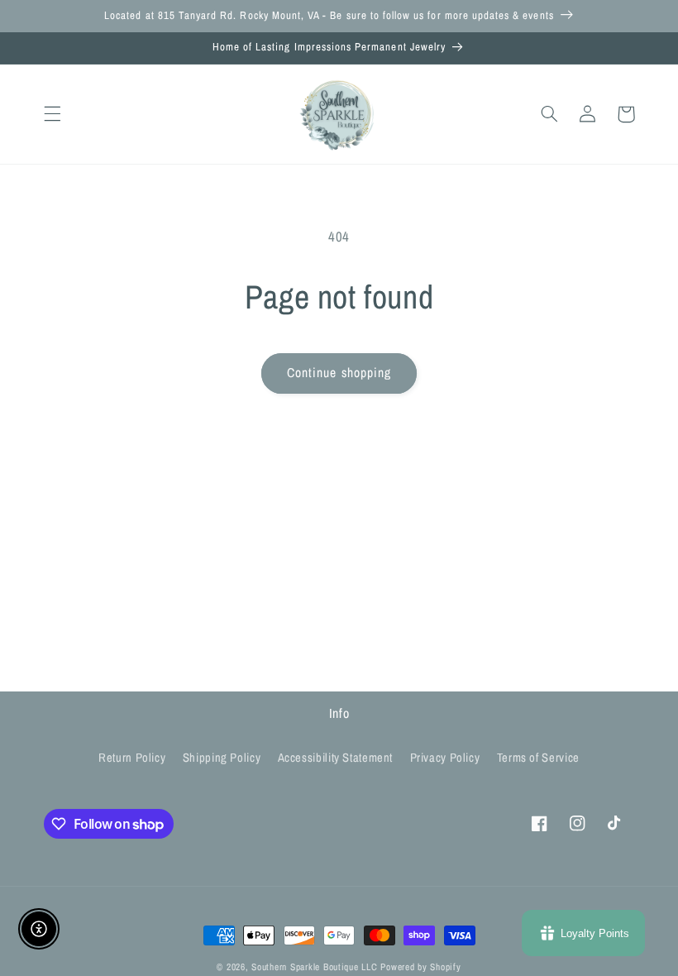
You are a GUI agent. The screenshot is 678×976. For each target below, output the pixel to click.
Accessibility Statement (336, 757)
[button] (52, 114)
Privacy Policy (445, 757)
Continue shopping (339, 372)
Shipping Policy (221, 757)
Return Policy (131, 757)
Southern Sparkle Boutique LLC (314, 967)
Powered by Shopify (420, 967)
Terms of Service (538, 757)
